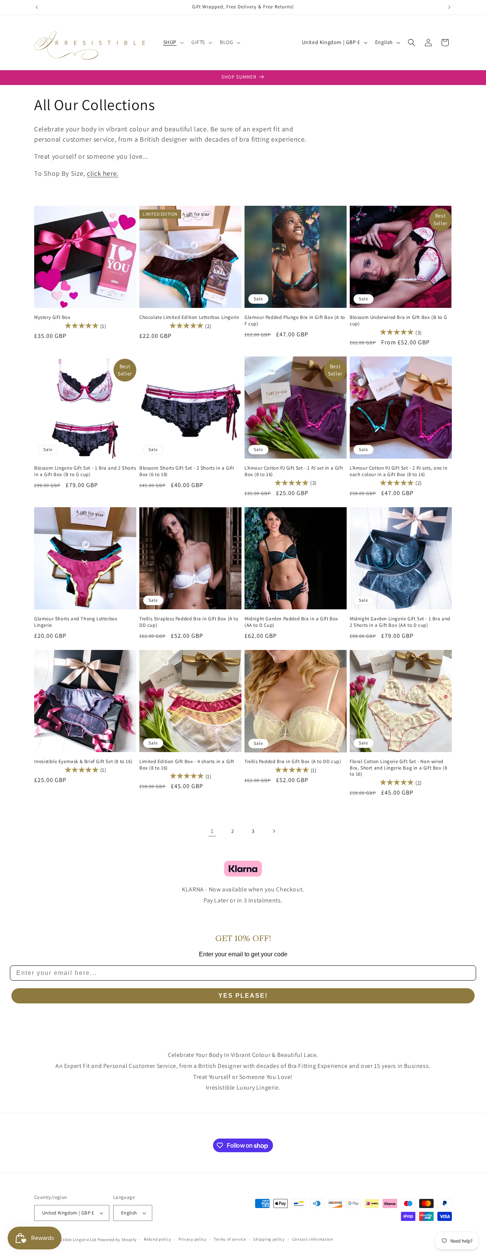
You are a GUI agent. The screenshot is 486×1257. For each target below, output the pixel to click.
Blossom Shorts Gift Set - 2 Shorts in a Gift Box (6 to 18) (186, 471)
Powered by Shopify (117, 1239)
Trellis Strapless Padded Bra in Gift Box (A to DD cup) (188, 622)
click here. (102, 173)
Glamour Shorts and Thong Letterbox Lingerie (75, 622)
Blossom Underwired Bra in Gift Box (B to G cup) (398, 320)
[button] (173, 42)
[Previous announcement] (36, 7)
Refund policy (157, 1239)
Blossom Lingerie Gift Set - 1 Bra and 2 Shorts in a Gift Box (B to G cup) (85, 471)
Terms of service (230, 1239)
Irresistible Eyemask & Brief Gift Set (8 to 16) (83, 762)
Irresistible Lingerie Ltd (73, 1239)
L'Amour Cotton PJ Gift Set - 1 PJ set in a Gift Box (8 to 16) (294, 471)
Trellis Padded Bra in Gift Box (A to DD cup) (293, 762)
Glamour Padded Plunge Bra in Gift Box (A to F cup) (295, 320)
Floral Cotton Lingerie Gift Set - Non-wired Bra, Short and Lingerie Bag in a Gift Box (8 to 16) (398, 768)
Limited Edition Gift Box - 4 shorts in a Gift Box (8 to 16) (186, 765)
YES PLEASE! (243, 995)
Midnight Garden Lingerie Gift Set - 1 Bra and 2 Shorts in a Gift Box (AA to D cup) (400, 622)
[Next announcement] (449, 7)
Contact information (312, 1239)
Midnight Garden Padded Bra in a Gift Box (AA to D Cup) (291, 622)
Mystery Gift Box (52, 317)
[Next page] (273, 831)
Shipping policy (269, 1239)
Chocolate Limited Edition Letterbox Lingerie (189, 317)
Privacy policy (192, 1239)
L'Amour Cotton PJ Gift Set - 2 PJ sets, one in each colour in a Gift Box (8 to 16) (399, 471)
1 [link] (212, 831)
